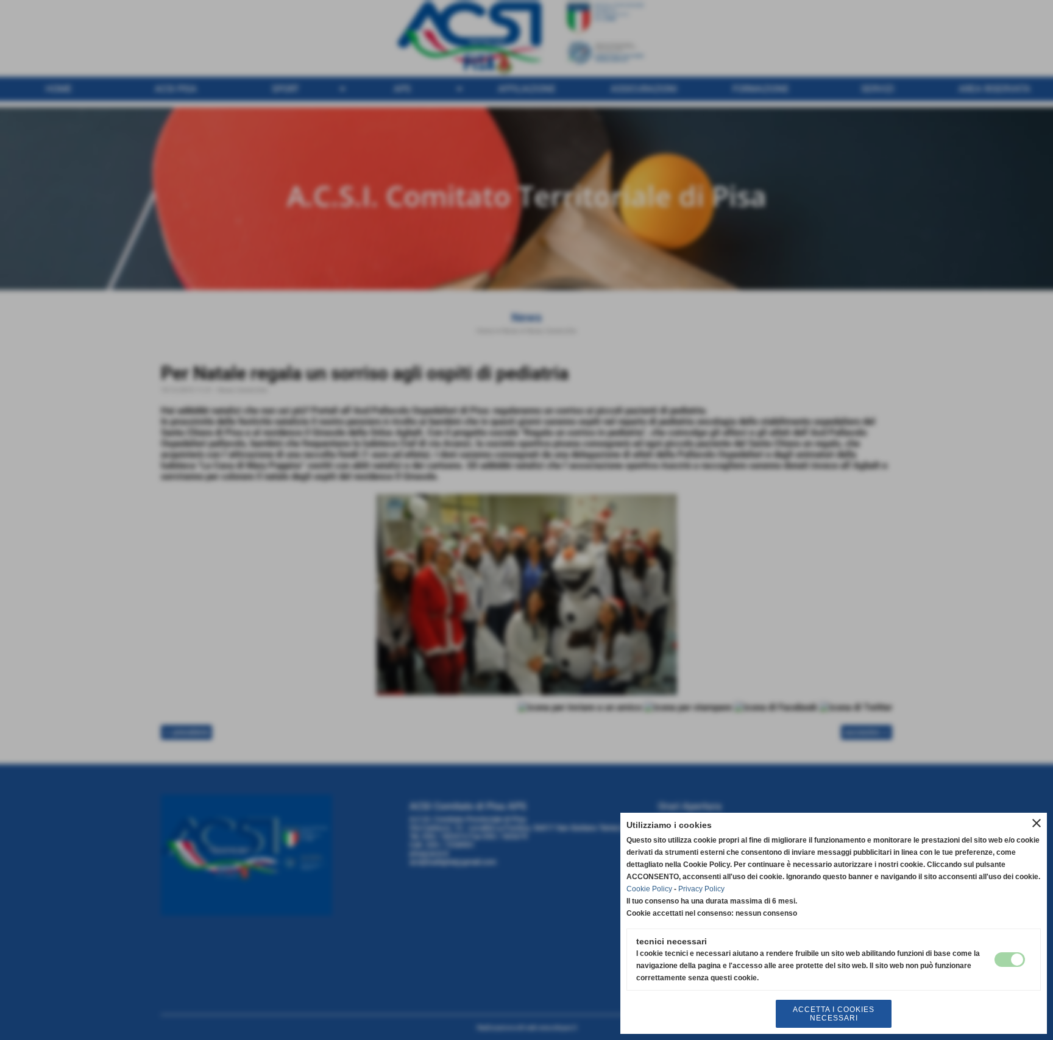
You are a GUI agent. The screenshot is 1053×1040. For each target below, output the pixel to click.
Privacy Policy (701, 889)
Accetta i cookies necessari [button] (833, 1013)
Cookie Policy (649, 889)
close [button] (1036, 823)
